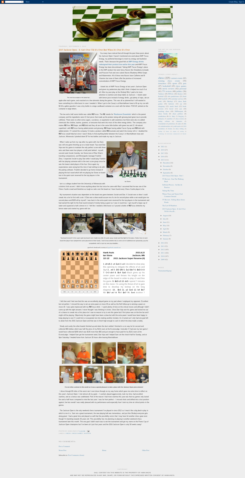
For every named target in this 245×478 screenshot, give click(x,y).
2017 (163, 153)
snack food (174, 106)
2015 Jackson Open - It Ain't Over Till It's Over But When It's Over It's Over (94, 49)
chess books (163, 114)
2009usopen (179, 111)
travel (171, 109)
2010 (163, 256)
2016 (163, 156)
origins (174, 131)
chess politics (178, 114)
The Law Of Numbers (169, 205)
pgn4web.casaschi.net (114, 247)
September (167, 173)
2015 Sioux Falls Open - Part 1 (172, 175)
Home (104, 450)
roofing (182, 131)
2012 (163, 249)
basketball (167, 86)
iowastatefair (162, 124)
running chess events (169, 80)
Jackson (87, 433)
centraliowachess (165, 126)
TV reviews (167, 91)
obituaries (161, 119)
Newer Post (62, 450)
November (166, 166)
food (184, 96)
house (167, 131)
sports (174, 83)
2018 (163, 150)
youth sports (177, 126)
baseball (164, 99)
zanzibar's (170, 119)
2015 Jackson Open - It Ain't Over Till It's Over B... (174, 210)
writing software (164, 121)
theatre (184, 134)
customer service (177, 99)
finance (180, 94)
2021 (163, 146)
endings (160, 131)
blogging (181, 116)
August (165, 215)
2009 (163, 259)
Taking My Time (168, 190)
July (164, 219)
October (166, 169)
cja (181, 104)
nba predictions (173, 96)
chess (68, 433)
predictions (171, 124)
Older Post (145, 450)
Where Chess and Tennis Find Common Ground (172, 195)
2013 (163, 246)
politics (179, 91)
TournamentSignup (165, 271)
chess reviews (180, 119)
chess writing (179, 129)
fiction (170, 129)
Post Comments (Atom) (76, 455)
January (166, 239)
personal (183, 88)
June (165, 222)
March (165, 232)
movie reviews (168, 88)
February (166, 235)
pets (184, 83)
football (161, 96)
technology (161, 134)
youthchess (162, 116)
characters (179, 121)
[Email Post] (88, 431)
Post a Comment (64, 446)
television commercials (173, 134)
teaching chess (163, 111)
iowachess (162, 83)
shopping (161, 106)
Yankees (161, 94)
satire (179, 124)
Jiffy (185, 124)
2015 (163, 160)
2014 (163, 243)
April (165, 229)
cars (180, 109)
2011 (163, 253)
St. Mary (172, 116)
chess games (77, 433)
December (166, 163)
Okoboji (170, 101)
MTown (171, 94)
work (160, 101)
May (165, 225)
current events (176, 78)
